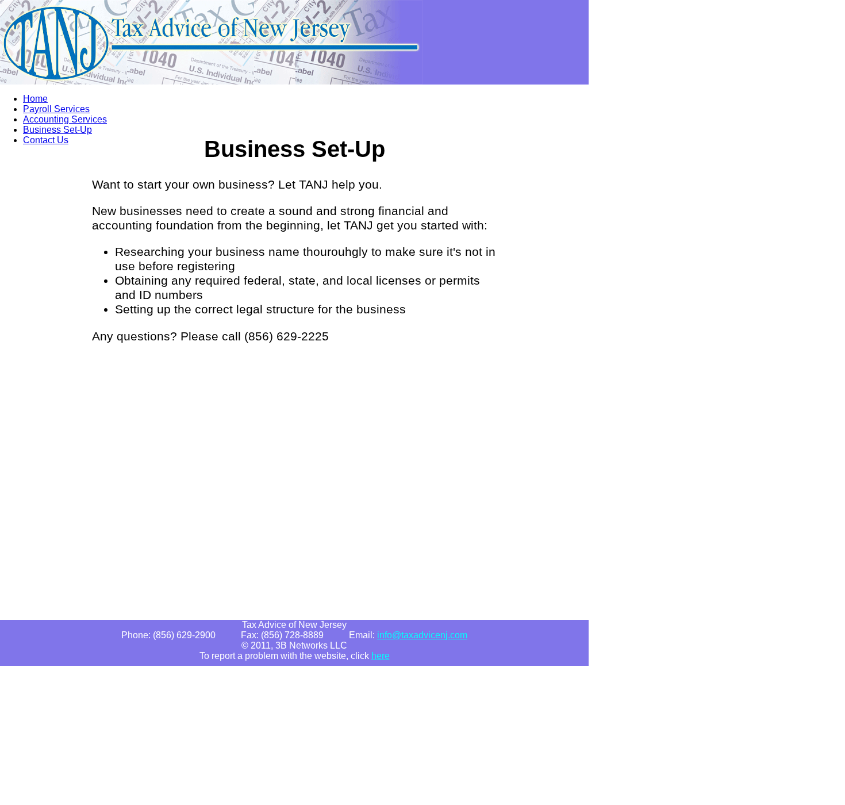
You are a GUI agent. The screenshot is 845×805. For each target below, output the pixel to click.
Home (35, 98)
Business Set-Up (57, 130)
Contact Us (45, 140)
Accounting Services (65, 119)
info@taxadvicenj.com (422, 635)
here (380, 656)
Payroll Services (56, 109)
